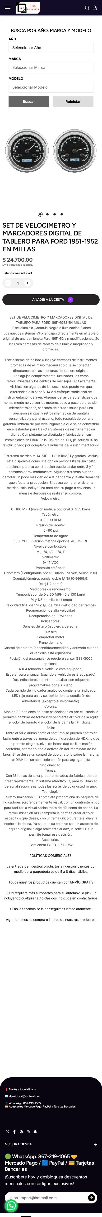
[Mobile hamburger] (9, 8)
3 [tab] (54, 214)
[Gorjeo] (7, 1132)
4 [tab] (61, 214)
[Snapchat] (35, 1132)
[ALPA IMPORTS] (28, 8)
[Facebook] (14, 1132)
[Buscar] (87, 8)
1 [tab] (40, 214)
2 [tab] (47, 214)
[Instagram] (28, 1132)
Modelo (16, 78)
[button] (94, 8)
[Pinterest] (21, 1132)
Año (12, 39)
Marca (15, 59)
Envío (5, 264)
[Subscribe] (91, 1197)
